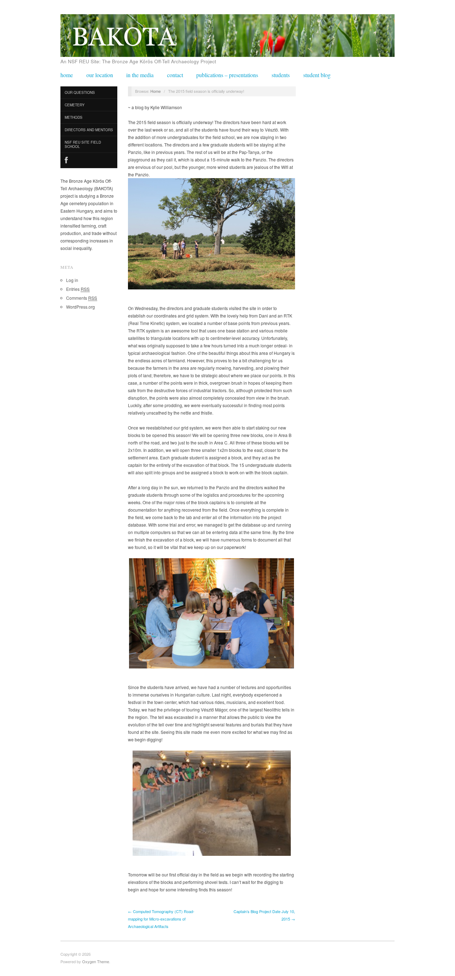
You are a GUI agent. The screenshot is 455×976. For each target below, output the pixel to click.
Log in (72, 280)
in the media (140, 75)
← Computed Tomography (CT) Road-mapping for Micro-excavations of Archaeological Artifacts (161, 918)
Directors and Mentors (89, 129)
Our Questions (80, 92)
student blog (317, 75)
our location (99, 75)
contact (175, 75)
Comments (81, 298)
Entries (78, 289)
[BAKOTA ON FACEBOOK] (88, 160)
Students (281, 75)
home (66, 75)
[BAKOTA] (227, 33)
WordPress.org (80, 307)
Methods (73, 117)
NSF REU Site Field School (83, 144)
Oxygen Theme (95, 961)
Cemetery (75, 104)
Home (155, 91)
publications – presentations (227, 75)
